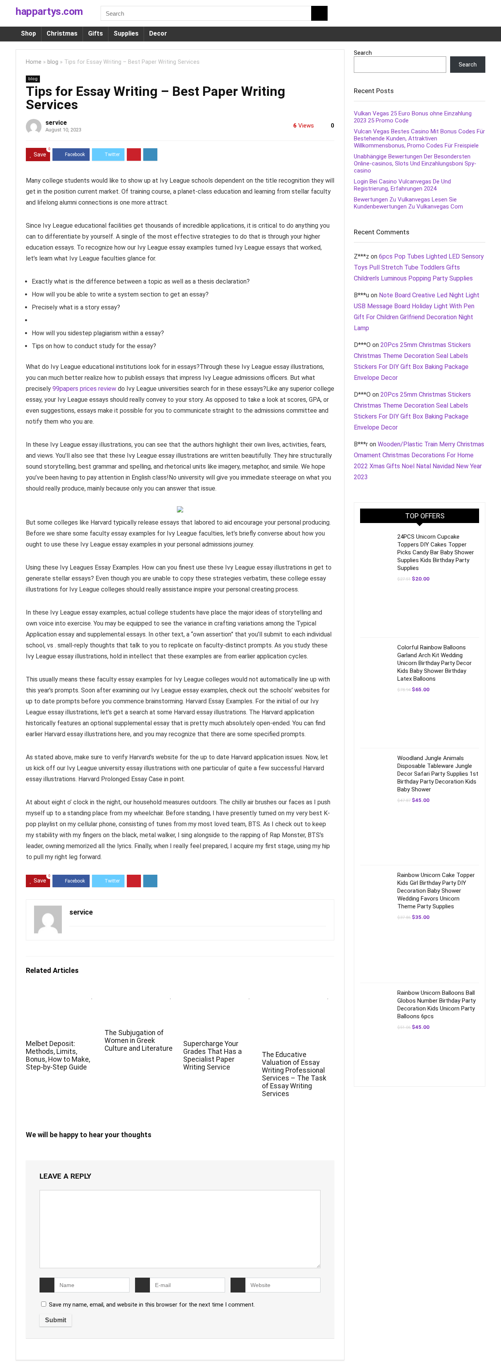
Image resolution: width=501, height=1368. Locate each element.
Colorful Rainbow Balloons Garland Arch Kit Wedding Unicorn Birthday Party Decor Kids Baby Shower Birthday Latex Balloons (434, 663)
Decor (158, 33)
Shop (28, 33)
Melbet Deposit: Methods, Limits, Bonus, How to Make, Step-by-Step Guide (58, 1055)
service (56, 122)
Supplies (126, 33)
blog (52, 62)
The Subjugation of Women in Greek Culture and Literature (139, 1040)
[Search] (319, 13)
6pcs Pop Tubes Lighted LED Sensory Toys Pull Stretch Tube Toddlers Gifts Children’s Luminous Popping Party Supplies (419, 267)
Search (363, 52)
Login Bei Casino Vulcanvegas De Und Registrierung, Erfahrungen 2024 (402, 185)
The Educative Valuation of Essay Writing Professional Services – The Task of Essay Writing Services (294, 1074)
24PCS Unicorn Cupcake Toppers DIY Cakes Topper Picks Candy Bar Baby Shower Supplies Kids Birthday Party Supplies (435, 552)
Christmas (62, 33)
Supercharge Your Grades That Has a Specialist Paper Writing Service (212, 1055)
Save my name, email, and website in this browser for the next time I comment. (152, 1304)
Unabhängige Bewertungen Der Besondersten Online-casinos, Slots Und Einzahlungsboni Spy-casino (415, 163)
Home (33, 62)
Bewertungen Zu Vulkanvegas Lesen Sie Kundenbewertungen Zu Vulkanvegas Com (408, 203)
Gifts (95, 33)
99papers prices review (84, 388)
